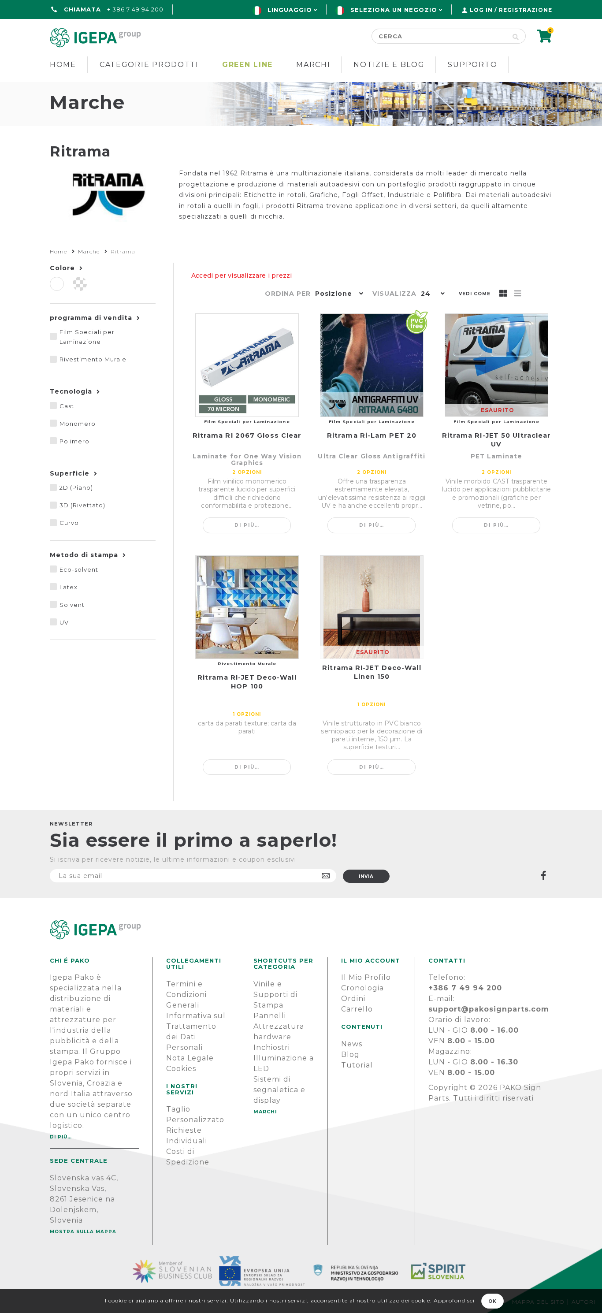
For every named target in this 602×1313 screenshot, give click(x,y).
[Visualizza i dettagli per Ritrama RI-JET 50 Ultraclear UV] (496, 365)
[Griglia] (503, 294)
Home (63, 64)
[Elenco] (518, 294)
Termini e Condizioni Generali (186, 994)
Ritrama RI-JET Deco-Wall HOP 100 (246, 681)
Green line (247, 64)
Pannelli (269, 1016)
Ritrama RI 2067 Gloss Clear (247, 435)
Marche (89, 251)
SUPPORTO (472, 64)
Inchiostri (271, 1047)
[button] (337, 294)
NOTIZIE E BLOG (388, 64)
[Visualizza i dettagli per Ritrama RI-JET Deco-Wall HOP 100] (247, 607)
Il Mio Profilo (366, 977)
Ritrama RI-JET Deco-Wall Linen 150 (371, 672)
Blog (350, 1054)
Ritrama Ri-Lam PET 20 (371, 435)
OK (492, 1301)
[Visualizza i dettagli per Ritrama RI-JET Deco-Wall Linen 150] (372, 607)
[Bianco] (57, 284)
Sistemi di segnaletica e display (279, 1090)
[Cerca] (516, 36)
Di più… (247, 525)
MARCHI (265, 1111)
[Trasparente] (80, 284)
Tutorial (357, 1065)
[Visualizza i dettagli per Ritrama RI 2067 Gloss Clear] (247, 365)
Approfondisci (454, 1300)
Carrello (357, 1009)
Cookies (181, 1068)
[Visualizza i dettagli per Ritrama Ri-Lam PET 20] (372, 365)
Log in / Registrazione (511, 10)
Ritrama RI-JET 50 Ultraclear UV (496, 439)
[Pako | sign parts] (301, 930)
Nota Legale (190, 1058)
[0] (544, 39)
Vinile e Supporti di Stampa (275, 994)
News (351, 1044)
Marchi (313, 64)
